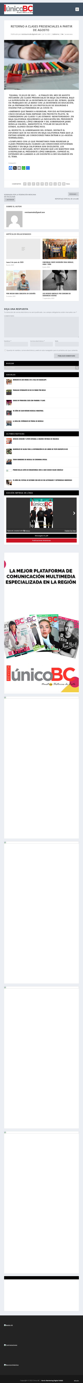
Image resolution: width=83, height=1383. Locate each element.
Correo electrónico (37, 341)
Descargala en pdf (41, 536)
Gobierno (55, 34)
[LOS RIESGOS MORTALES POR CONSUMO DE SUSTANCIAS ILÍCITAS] (60, 280)
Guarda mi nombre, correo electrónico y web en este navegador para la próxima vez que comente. (42, 350)
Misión (76, 1381)
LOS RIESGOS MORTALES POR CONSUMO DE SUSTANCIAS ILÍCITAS (57, 294)
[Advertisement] (22, 1295)
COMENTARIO (9, 316)
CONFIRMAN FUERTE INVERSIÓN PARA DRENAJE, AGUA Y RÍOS (58, 263)
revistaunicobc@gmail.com (31, 34)
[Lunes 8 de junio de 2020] (23, 249)
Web (56, 341)
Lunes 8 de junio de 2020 (14, 262)
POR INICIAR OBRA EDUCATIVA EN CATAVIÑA (21, 293)
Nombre (7, 341)
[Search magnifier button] (77, 368)
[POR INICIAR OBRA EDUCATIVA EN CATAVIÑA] (23, 280)
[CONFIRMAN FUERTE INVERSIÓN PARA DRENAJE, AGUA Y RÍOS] (60, 249)
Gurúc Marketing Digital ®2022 (52, 1380)
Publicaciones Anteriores (41, 540)
